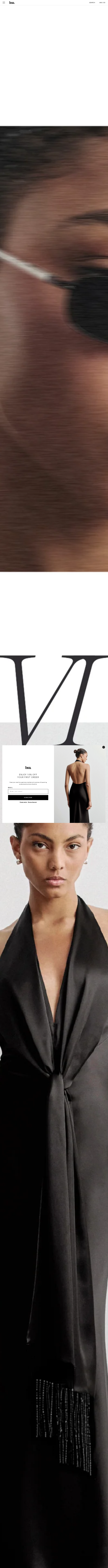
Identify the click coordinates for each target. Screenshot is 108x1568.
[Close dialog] (103, 747)
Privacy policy (23, 802)
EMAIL (10, 787)
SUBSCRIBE (28, 797)
